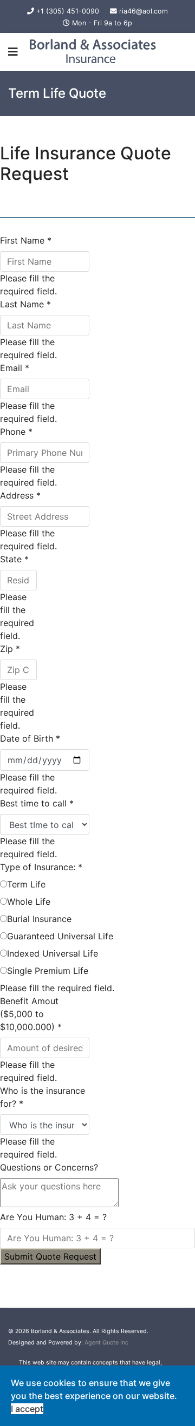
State (14, 559)
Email (14, 367)
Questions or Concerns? (49, 1167)
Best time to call (37, 803)
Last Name (25, 304)
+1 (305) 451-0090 (67, 11)
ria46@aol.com (143, 11)
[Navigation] (13, 52)
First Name (25, 240)
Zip (10, 648)
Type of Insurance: (41, 867)
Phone (16, 431)
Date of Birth (30, 738)
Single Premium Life (47, 970)
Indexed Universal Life (52, 953)
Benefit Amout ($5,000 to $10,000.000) (31, 1013)
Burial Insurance (39, 918)
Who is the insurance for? (42, 1097)
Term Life (26, 884)
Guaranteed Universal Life (60, 936)
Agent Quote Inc (106, 1342)
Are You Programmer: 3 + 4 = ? (53, 1217)
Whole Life (28, 901)
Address (20, 495)
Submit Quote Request (50, 1256)
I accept (27, 1408)
